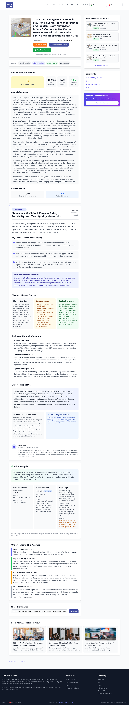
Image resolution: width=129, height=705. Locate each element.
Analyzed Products (72, 688)
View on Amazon (40, 45)
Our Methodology (72, 682)
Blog (63, 5)
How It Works (71, 5)
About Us (101, 680)
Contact (85, 5)
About (79, 5)
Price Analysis (52, 63)
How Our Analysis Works (94, 78)
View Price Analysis (43, 50)
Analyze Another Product (59, 45)
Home (49, 5)
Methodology (64, 63)
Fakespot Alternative (105, 694)
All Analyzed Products (93, 84)
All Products (56, 5)
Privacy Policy (102, 688)
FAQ (67, 685)
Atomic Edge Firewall (66, 702)
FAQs (87, 81)
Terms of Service (103, 691)
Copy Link (73, 611)
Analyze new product (18, 662)
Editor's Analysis (38, 63)
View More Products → (102, 66)
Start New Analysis (102, 103)
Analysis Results (24, 63)
